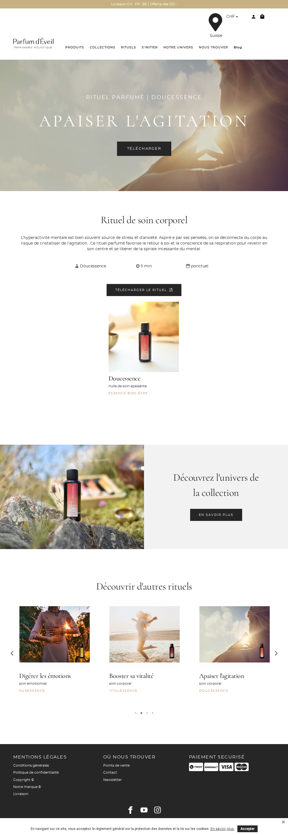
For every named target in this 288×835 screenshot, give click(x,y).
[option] (54, 653)
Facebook (130, 810)
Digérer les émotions (45, 676)
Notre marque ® (27, 787)
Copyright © (23, 780)
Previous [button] (12, 653)
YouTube (144, 810)
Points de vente (116, 765)
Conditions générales (31, 765)
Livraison (20, 794)
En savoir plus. (222, 828)
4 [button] (152, 713)
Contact (110, 772)
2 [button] (141, 713)
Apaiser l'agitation (221, 676)
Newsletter (112, 780)
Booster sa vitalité (131, 676)
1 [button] (135, 713)
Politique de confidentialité (36, 772)
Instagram (157, 810)
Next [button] (276, 653)
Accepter (247, 829)
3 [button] (147, 713)
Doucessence (125, 378)
